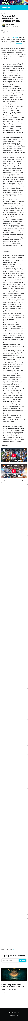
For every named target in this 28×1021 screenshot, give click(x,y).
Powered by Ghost (14, 1015)
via (13, 949)
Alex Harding (10, 24)
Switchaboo (6, 7)
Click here (19, 43)
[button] (25, 7)
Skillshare (15, 37)
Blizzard (3, 13)
